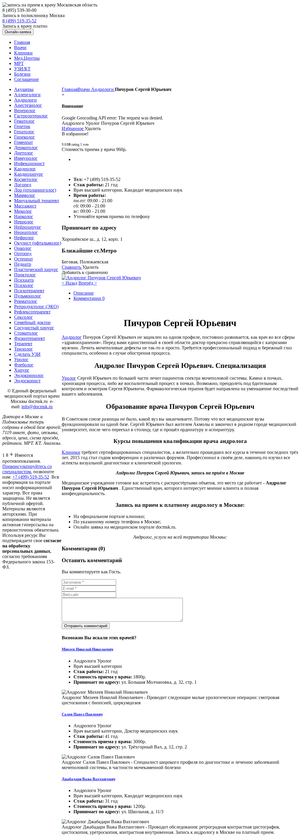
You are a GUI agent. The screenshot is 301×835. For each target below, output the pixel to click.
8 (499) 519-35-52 (19, 20)
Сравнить (72, 267)
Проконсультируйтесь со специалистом (27, 469)
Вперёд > (87, 282)
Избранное (73, 128)
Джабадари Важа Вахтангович (88, 779)
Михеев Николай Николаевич (87, 649)
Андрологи (103, 89)
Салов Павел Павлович (82, 714)
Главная (70, 89)
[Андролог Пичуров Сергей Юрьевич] (101, 277)
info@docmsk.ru (37, 406)
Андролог (72, 337)
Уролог (69, 378)
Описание (83, 293)
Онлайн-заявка (18, 32)
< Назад (69, 282)
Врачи (84, 89)
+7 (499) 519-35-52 (30, 476)
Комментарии (89, 298)
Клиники (71, 452)
